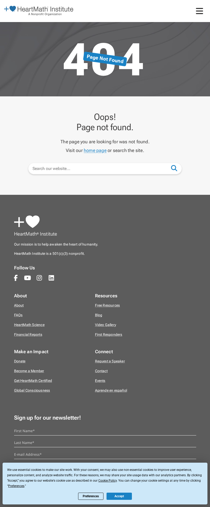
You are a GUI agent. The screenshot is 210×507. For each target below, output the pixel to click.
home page (95, 150)
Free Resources (107, 305)
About (19, 305)
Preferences (91, 496)
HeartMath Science (29, 325)
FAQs (18, 315)
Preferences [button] (16, 486)
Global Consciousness (32, 390)
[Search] (177, 168)
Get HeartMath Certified (33, 381)
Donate (20, 361)
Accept (119, 496)
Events (100, 381)
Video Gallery (105, 325)
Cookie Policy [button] (107, 480)
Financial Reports (28, 334)
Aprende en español (111, 390)
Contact (101, 371)
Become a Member (29, 371)
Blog (98, 315)
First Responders (108, 334)
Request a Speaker (110, 361)
